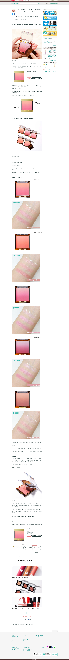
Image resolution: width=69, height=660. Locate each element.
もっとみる (54, 45)
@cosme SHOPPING (39, 635)
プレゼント (24, 636)
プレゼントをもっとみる (52, 60)
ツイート (24, 619)
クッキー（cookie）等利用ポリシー (16, 648)
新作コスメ (14, 624)
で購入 (37, 78)
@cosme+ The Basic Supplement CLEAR (48, 67)
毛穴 (37, 460)
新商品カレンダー (25, 639)
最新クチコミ (25, 640)
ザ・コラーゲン (47, 69)
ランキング (13, 637)
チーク (27, 16)
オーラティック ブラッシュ (31, 71)
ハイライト (30, 85)
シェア (31, 619)
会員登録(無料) (52, 0)
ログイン (56, 0)
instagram (47, 647)
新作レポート (31, 624)
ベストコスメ (25, 635)
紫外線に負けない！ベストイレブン (48, 41)
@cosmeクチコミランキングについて (39, 647)
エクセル (26, 624)
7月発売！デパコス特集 (47, 38)
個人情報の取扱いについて (15, 647)
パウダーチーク (22, 624)
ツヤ (19, 66)
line (54, 647)
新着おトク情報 (27, 0)
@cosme (15, 636)
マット (16, 458)
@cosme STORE (38, 636)
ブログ (12, 640)
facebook (52, 647)
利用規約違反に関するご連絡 (27, 647)
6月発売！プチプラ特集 (47, 42)
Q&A (12, 641)
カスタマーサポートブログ (26, 648)
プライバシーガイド (14, 649)
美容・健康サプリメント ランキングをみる (50, 71)
